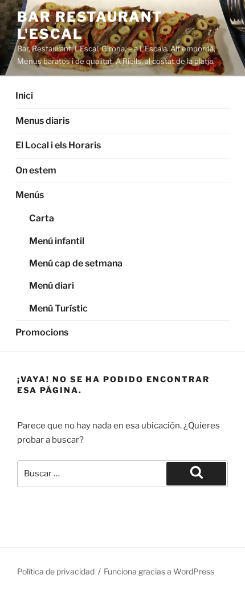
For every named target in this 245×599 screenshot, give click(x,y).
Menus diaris (42, 120)
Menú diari (51, 285)
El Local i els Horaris (58, 145)
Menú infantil (56, 241)
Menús (29, 194)
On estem (35, 170)
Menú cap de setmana (75, 263)
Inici (24, 95)
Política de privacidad (56, 571)
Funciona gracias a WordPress (159, 571)
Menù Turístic (58, 308)
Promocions (41, 332)
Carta (41, 218)
